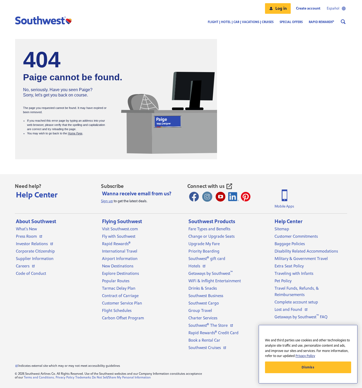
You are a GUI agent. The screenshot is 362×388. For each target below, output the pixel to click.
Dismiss (308, 367)
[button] (278, 8)
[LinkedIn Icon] (233, 196)
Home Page (75, 133)
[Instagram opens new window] (207, 196)
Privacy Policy (65, 378)
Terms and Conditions (39, 378)
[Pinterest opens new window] (245, 196)
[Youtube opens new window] (220, 196)
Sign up (107, 201)
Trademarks (83, 378)
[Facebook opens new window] (194, 196)
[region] (308, 354)
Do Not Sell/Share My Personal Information (121, 378)
